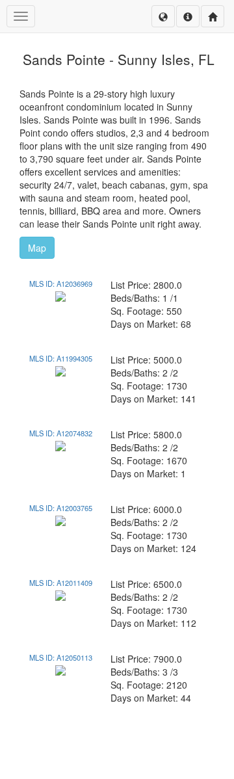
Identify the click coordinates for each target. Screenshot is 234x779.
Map (37, 247)
